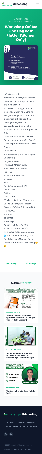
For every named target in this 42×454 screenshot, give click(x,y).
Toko (25, 427)
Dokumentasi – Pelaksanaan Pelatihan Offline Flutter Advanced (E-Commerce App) (20, 355)
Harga (8, 427)
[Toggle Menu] (37, 4)
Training (31, 422)
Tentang (21, 422)
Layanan (17, 427)
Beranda (11, 422)
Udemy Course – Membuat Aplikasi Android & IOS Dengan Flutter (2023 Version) (20, 317)
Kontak (33, 427)
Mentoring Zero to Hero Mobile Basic (20, 392)
